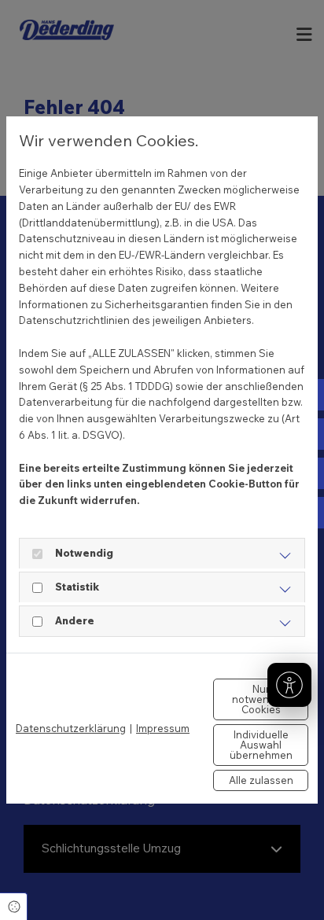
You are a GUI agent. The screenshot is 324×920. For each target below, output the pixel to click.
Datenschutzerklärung (71, 728)
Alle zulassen (261, 780)
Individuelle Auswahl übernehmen (261, 744)
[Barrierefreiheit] (289, 685)
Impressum (163, 728)
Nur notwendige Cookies (261, 699)
